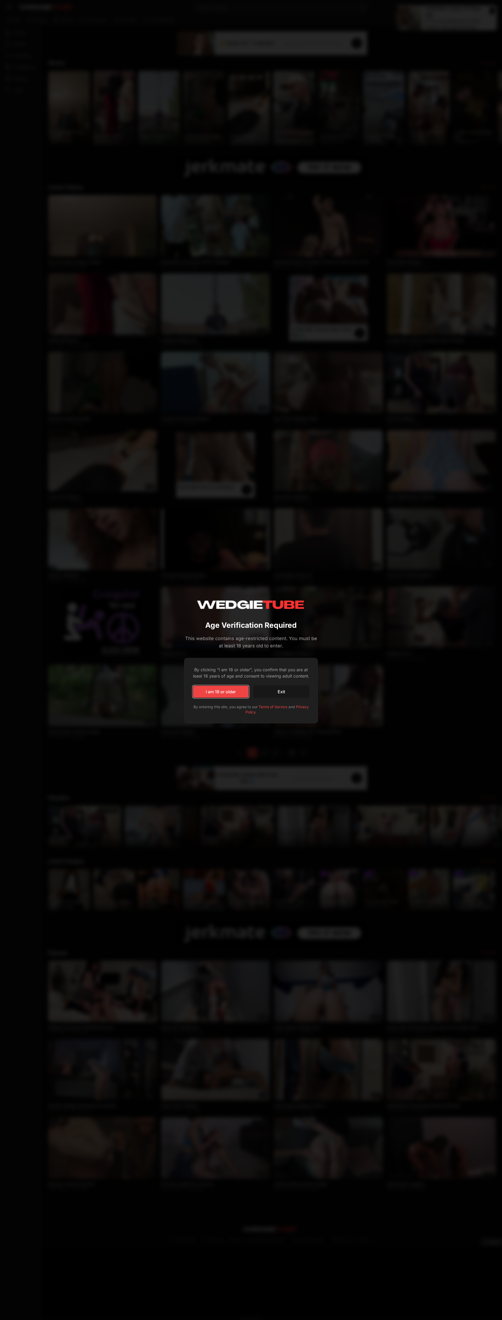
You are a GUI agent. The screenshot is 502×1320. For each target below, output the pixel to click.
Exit (281, 691)
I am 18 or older (221, 691)
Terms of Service (273, 707)
